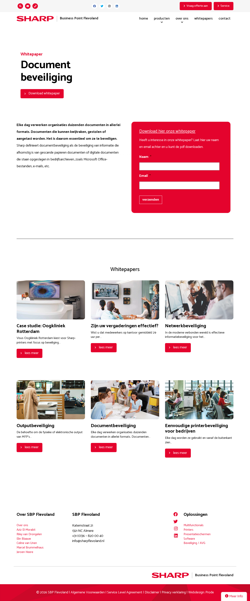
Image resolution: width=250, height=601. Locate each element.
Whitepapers (203, 18)
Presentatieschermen (197, 534)
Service (225, 6)
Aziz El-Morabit (26, 529)
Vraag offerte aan (197, 6)
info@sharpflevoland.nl (88, 541)
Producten (162, 18)
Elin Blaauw (24, 538)
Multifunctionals (194, 525)
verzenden (150, 200)
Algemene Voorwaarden (88, 592)
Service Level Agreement (125, 592)
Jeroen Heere (25, 552)
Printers (188, 529)
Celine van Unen (27, 543)
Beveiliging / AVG (194, 543)
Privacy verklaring (174, 592)
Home (143, 18)
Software (189, 538)
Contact (224, 18)
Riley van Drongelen (29, 534)
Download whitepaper (44, 93)
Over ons (182, 18)
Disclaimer (152, 592)
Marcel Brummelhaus (30, 547)
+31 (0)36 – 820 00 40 (87, 536)
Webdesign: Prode (201, 592)
